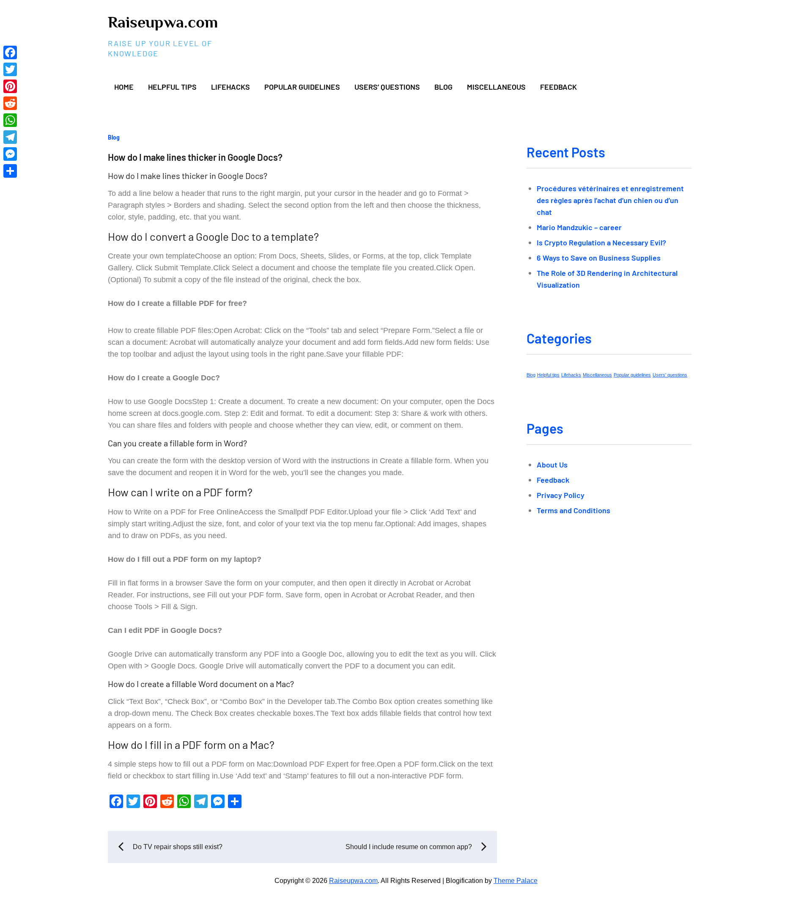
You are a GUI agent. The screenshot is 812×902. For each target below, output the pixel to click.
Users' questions (670, 374)
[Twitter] (10, 69)
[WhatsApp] (10, 120)
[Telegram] (10, 137)
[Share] (10, 170)
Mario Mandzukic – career (579, 227)
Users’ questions (387, 86)
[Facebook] (10, 52)
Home (124, 86)
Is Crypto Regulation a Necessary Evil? (601, 242)
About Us (552, 464)
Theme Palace (516, 880)
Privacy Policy (560, 495)
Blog (443, 86)
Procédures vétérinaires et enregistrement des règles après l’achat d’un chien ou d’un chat (610, 200)
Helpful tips (172, 86)
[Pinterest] (10, 86)
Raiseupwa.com (163, 22)
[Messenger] (10, 154)
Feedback (558, 86)
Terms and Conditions (573, 510)
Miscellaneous (496, 86)
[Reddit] (10, 103)
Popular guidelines (302, 86)
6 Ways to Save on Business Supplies (599, 257)
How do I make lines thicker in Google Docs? (195, 156)
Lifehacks (230, 86)
